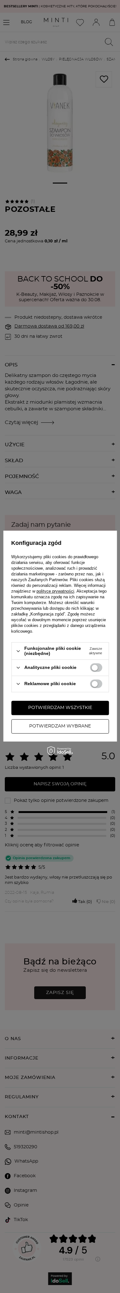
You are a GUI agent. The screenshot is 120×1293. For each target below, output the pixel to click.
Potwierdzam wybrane (60, 726)
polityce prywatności (55, 591)
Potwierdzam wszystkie (60, 708)
